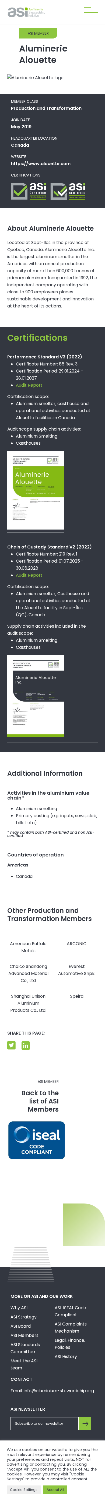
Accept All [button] (55, 1489)
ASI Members (24, 1335)
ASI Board (20, 1326)
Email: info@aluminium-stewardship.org (52, 1391)
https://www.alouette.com (41, 164)
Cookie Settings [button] (23, 1489)
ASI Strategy (23, 1317)
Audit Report (29, 385)
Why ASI (18, 1308)
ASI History (66, 1356)
